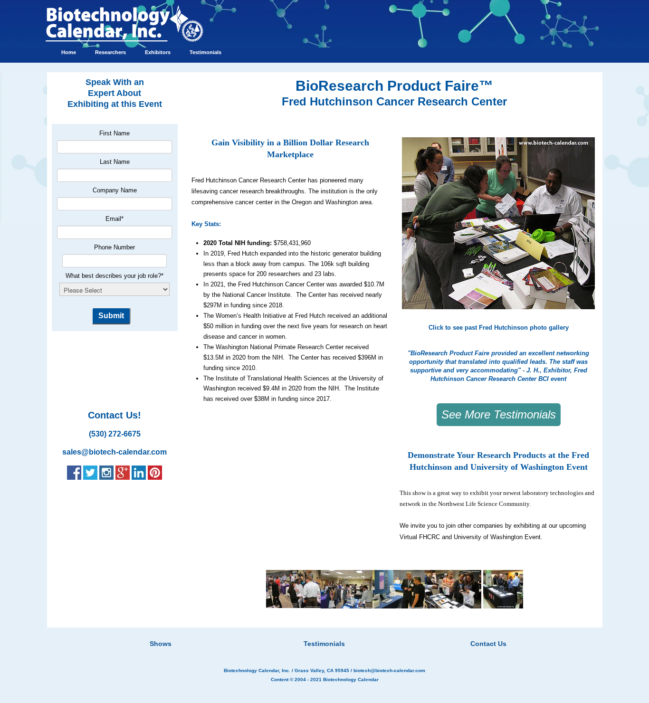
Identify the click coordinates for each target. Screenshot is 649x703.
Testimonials (324, 643)
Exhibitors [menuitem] (158, 52)
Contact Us (488, 643)
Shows (161, 643)
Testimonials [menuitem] (205, 52)
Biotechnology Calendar (351, 679)
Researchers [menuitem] (110, 52)
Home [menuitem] (68, 52)
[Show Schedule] (274, 632)
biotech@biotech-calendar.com (389, 670)
